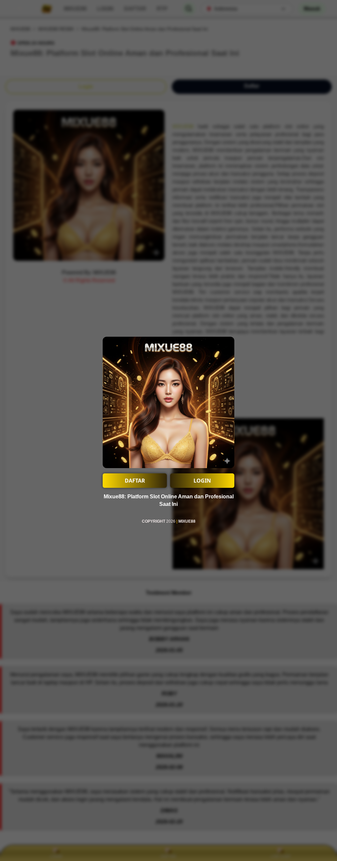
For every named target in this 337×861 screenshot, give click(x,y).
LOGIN (202, 480)
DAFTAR (135, 480)
